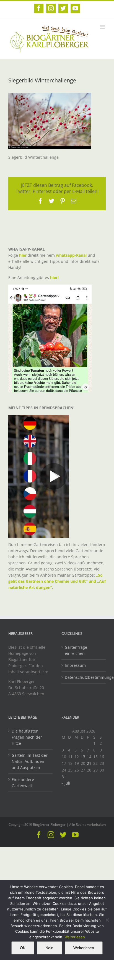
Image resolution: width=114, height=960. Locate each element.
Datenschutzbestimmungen (84, 677)
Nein (49, 948)
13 (83, 756)
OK (22, 948)
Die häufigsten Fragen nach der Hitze (27, 737)
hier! (55, 277)
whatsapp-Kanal (71, 255)
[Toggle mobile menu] (103, 27)
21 (89, 763)
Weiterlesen (74, 937)
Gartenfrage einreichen (76, 650)
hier (23, 255)
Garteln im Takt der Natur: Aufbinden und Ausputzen (30, 761)
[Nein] (107, 920)
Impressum (75, 665)
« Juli (65, 783)
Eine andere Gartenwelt (23, 782)
